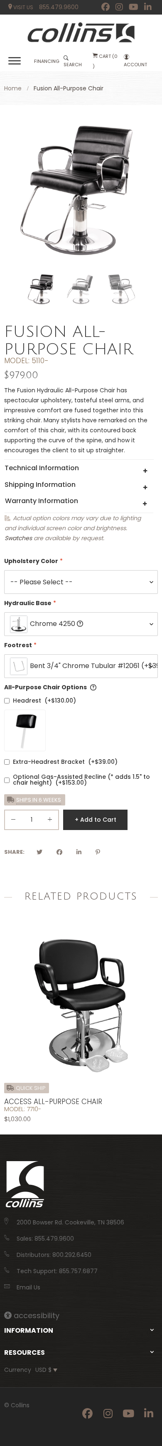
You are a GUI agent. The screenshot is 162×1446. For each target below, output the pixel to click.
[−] (13, 821)
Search (73, 64)
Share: (14, 852)
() (105, 61)
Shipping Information (40, 484)
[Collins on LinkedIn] (148, 7)
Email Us (28, 1287)
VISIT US (22, 7)
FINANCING (46, 61)
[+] (50, 821)
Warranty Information (41, 501)
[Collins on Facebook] (105, 7)
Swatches (18, 538)
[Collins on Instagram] (119, 7)
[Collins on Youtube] (133, 7)
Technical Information (42, 468)
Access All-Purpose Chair (53, 1101)
